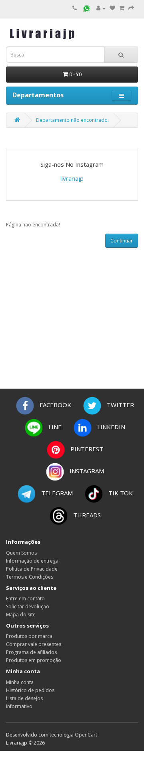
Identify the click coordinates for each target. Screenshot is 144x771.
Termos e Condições (29, 576)
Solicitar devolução (27, 606)
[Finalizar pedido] (131, 8)
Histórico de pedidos (30, 690)
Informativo (19, 706)
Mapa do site (21, 614)
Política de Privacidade (32, 568)
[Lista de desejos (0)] (112, 8)
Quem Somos (21, 552)
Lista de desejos (24, 698)
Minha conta (20, 682)
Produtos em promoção (33, 660)
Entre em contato (25, 598)
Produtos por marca (29, 636)
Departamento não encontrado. (72, 120)
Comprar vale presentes (33, 644)
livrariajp (72, 178)
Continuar (121, 240)
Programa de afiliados (31, 652)
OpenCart (86, 734)
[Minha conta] (101, 8)
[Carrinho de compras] (121, 8)
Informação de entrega (32, 560)
